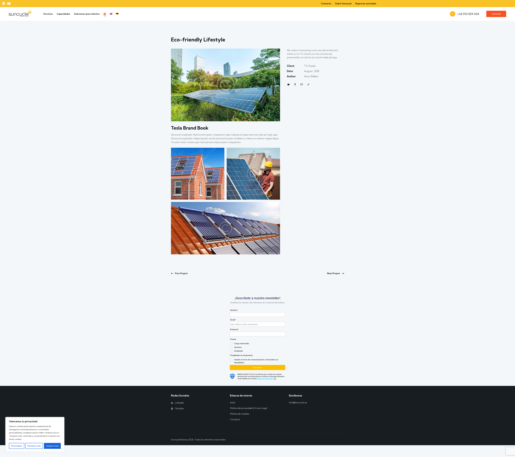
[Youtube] (8, 3)
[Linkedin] (3, 3)
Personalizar (16, 446)
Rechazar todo (34, 446)
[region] (34, 434)
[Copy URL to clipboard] (308, 84)
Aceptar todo (52, 446)
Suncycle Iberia (178, 439)
